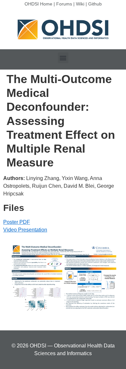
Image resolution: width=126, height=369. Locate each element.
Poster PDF (16, 222)
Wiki (80, 3)
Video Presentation (25, 229)
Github (95, 3)
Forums (64, 3)
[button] (63, 57)
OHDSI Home (38, 3)
